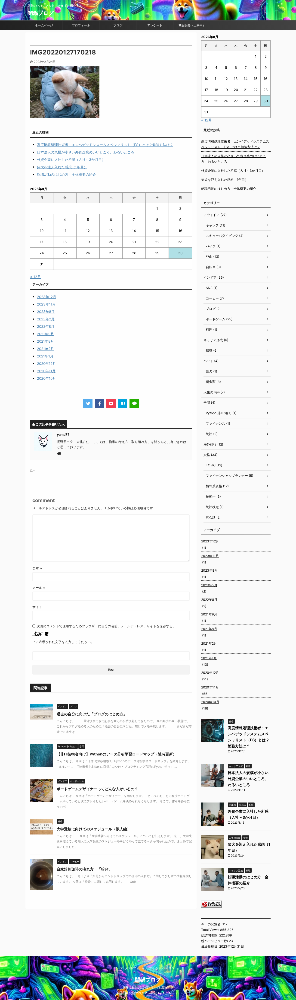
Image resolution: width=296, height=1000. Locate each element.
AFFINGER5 (171, 993)
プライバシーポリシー (163, 968)
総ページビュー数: (215, 941)
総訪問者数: (210, 935)
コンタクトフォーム (131, 968)
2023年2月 (46, 319)
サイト (37, 607)
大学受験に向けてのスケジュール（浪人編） (94, 829)
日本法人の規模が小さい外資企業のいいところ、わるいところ (85, 152)
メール (38, 587)
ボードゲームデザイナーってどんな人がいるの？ (97, 789)
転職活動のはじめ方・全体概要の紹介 (66, 174)
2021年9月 (45, 334)
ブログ (117, 25)
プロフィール (81, 25)
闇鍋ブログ (41, 13)
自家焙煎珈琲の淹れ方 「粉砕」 (84, 869)
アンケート (154, 25)
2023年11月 (46, 304)
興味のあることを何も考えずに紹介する (148, 987)
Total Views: (210, 930)
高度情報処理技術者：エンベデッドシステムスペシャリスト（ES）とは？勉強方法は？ (105, 145)
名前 (37, 568)
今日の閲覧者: (211, 924)
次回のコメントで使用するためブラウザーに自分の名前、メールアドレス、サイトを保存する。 (106, 626)
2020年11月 (46, 371)
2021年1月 (45, 356)
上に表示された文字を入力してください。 (63, 642)
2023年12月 (46, 297)
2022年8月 (45, 326)
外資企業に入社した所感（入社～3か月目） (71, 159)
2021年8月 (45, 341)
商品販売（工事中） (192, 25)
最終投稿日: (210, 946)
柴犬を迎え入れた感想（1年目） (62, 167)
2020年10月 (46, 378)
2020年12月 (46, 363)
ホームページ (44, 25)
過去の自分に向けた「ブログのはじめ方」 (92, 714)
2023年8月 (46, 311)
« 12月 (35, 276)
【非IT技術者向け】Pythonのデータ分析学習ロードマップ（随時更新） (116, 754)
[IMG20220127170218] (122, 403)
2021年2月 (45, 349)
